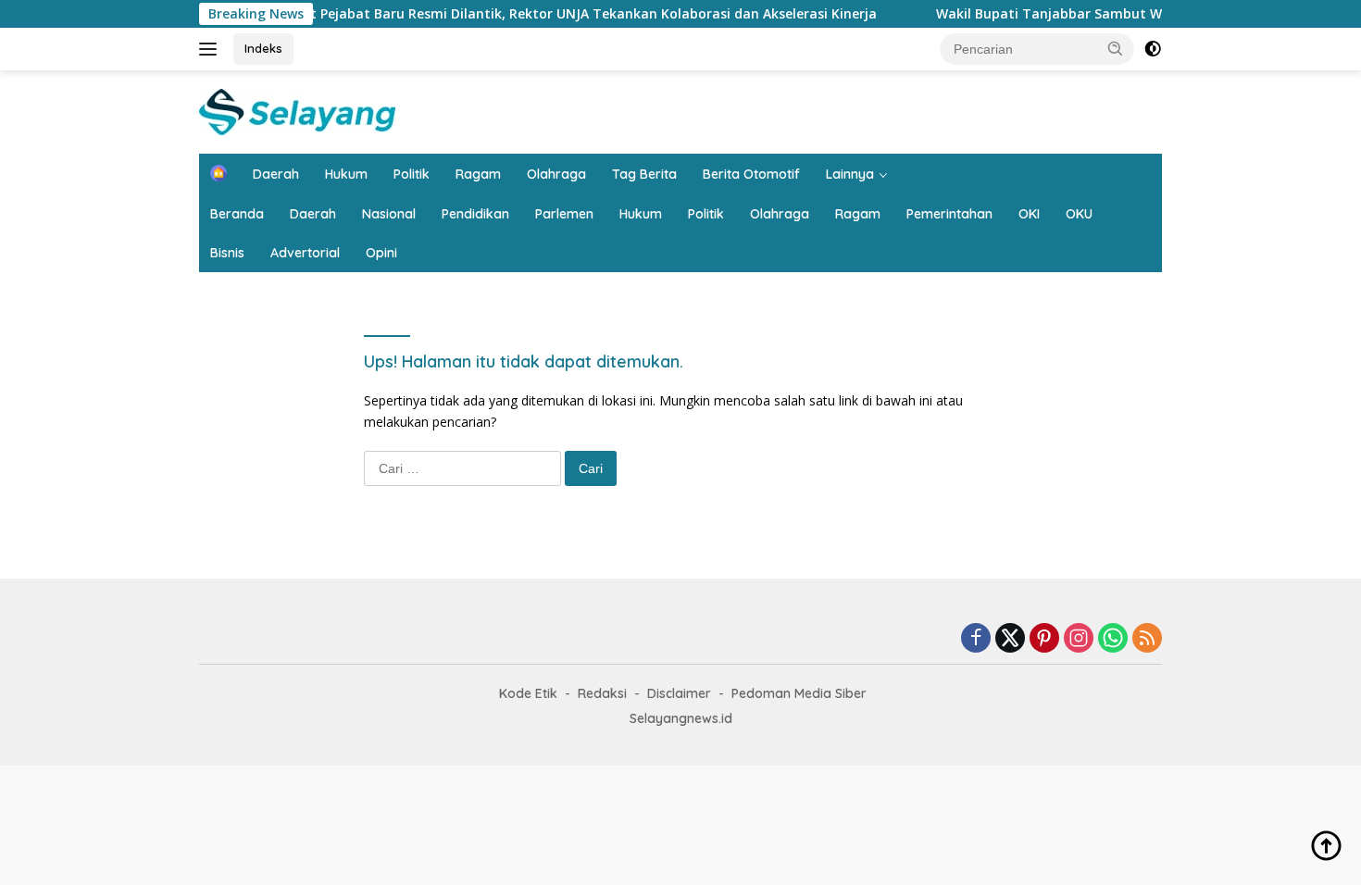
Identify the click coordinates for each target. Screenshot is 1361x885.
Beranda (237, 214)
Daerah (276, 174)
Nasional (389, 214)
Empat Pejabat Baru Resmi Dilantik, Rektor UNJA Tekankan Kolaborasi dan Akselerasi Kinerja (556, 14)
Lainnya (850, 174)
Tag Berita (644, 174)
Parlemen (564, 214)
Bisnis (227, 252)
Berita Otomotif (751, 174)
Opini (381, 252)
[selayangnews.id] (297, 110)
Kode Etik (528, 693)
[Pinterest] (1044, 639)
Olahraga (556, 174)
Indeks (263, 48)
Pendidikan (475, 214)
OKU (1079, 214)
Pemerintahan (949, 214)
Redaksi (602, 693)
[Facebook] (976, 639)
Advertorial (305, 252)
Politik (411, 174)
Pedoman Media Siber (799, 693)
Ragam (478, 174)
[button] (1115, 48)
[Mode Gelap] (1152, 49)
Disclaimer (679, 693)
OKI (1029, 214)
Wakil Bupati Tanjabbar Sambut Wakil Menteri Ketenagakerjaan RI (1135, 14)
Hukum (346, 174)
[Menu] (211, 49)
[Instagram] (1078, 639)
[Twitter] (1010, 639)
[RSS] (1147, 639)
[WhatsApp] (1113, 639)
